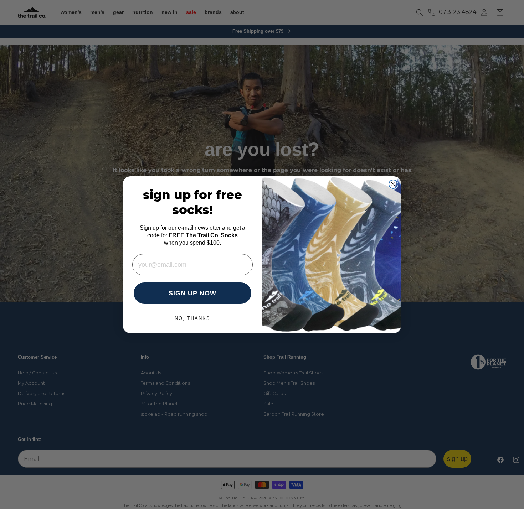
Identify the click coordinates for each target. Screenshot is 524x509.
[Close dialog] (393, 184)
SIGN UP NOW (192, 293)
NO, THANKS (192, 318)
